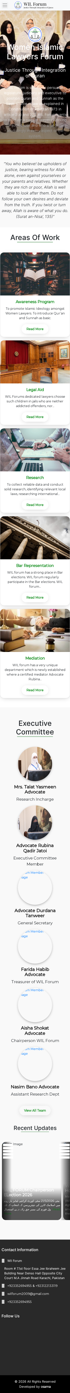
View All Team (35, 1110)
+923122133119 (47, 1286)
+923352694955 (19, 1286)
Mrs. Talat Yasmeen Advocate (35, 789)
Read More (35, 329)
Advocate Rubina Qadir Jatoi (35, 848)
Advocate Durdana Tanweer (35, 913)
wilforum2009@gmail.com (28, 1294)
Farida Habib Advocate (35, 972)
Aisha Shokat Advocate (35, 1030)
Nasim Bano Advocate (35, 1087)
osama (46, 1387)
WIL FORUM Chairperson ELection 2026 (29, 1192)
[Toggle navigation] (5, 5)
